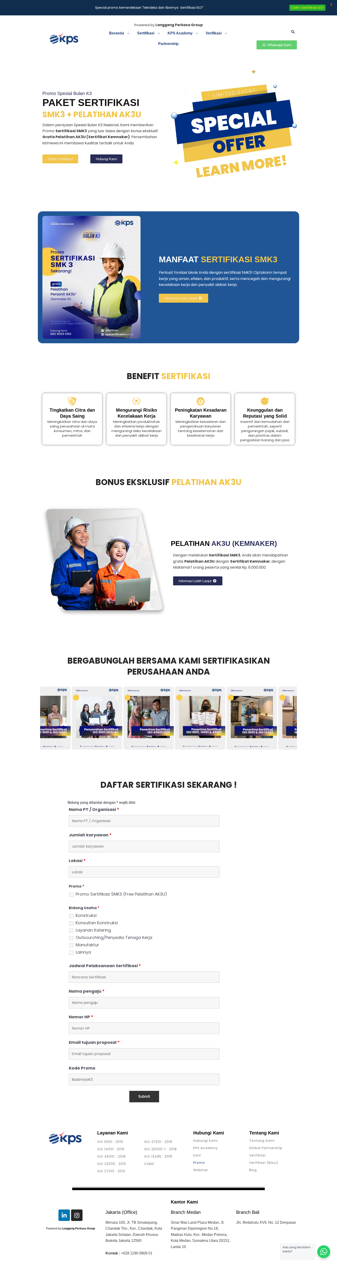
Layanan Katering (93, 930)
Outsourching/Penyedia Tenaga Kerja (114, 937)
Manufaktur (87, 945)
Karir (197, 1155)
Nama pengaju (87, 991)
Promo (199, 1162)
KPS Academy (205, 1148)
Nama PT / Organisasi (94, 809)
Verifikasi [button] (213, 33)
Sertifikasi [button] (145, 33)
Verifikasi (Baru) (263, 1162)
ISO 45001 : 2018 (111, 1156)
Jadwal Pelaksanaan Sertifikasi (105, 966)
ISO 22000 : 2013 (111, 1164)
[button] (120, 33)
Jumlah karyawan (90, 835)
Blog (253, 1170)
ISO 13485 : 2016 (158, 1156)
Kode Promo (82, 1068)
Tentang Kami (262, 1140)
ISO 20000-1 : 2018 (160, 1149)
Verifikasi (257, 1155)
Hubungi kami (205, 1140)
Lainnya (83, 952)
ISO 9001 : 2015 (110, 1141)
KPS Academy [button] (180, 33)
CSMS (149, 1164)
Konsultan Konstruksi (97, 923)
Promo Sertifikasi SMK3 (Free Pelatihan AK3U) (121, 894)
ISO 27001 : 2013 (111, 1171)
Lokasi (77, 860)
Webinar (200, 1170)
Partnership (168, 44)
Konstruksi (86, 915)
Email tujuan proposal (94, 1042)
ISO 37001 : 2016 (158, 1141)
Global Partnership (265, 1148)
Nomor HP (81, 1017)
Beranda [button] (116, 33)
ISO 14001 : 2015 (110, 1149)
